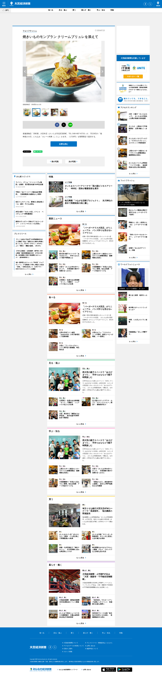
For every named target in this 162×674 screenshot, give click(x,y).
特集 (112, 10)
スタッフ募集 (68, 651)
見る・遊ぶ (63, 10)
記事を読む (63, 144)
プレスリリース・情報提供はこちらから (99, 643)
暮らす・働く (86, 10)
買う (74, 10)
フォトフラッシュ (30, 31)
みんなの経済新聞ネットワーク (40, 669)
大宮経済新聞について (71, 643)
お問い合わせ (91, 646)
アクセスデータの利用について (74, 646)
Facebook (145, 4)
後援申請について (92, 648)
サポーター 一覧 (133, 76)
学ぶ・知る (101, 10)
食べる (50, 10)
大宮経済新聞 (20, 4)
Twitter (150, 4)
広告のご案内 (68, 648)
